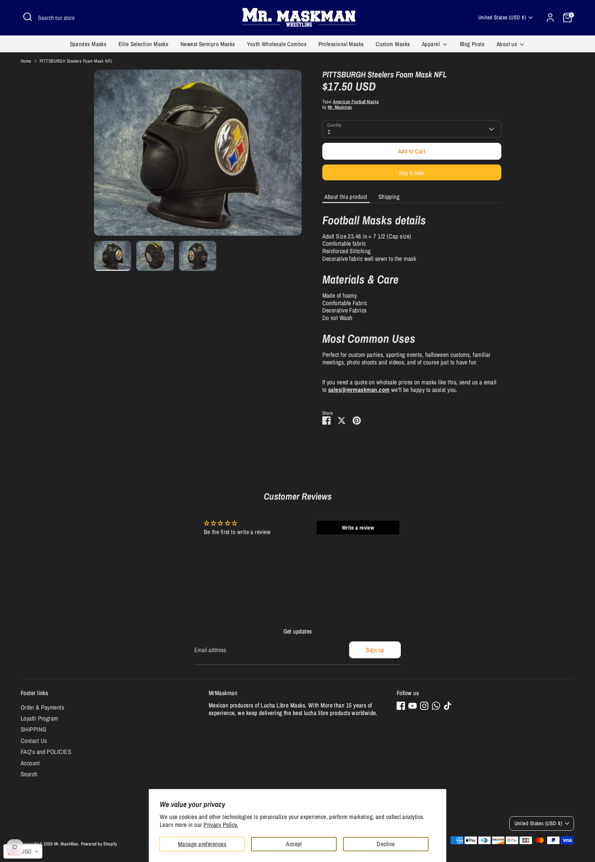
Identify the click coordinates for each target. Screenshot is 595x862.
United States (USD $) (502, 17)
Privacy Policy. (220, 824)
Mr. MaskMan (66, 844)
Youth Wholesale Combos (276, 44)
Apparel (431, 44)
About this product (345, 196)
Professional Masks (341, 44)
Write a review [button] (358, 527)
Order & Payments (42, 707)
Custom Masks (393, 44)
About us (508, 44)
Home (26, 61)
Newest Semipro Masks (207, 44)
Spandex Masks (88, 44)
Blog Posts (472, 44)
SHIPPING (33, 729)
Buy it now (411, 173)
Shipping (389, 196)
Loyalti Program (39, 718)
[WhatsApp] (436, 706)
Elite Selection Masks (143, 44)
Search (29, 774)
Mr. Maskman (340, 107)
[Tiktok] (447, 706)
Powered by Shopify (99, 844)
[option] (198, 155)
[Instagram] (424, 706)
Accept (294, 844)
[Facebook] (401, 706)
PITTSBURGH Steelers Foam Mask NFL (76, 61)
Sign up (375, 650)
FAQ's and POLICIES (46, 751)
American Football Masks (356, 101)
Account (30, 763)
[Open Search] (27, 17)
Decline (386, 844)
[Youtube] (412, 706)
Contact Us (34, 740)
